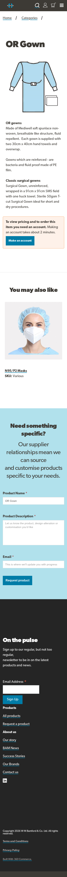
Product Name (15, 493)
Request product (17, 580)
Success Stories (14, 756)
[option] (33, 87)
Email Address (15, 682)
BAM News (11, 748)
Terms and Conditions (15, 841)
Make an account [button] (20, 240)
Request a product (16, 724)
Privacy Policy (11, 850)
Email (8, 557)
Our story (9, 740)
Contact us (10, 772)
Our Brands (11, 764)
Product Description (19, 516)
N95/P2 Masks (16, 371)
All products (11, 716)
